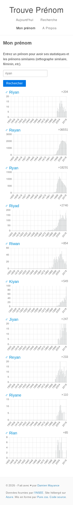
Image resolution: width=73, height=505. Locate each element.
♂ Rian (11, 433)
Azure (9, 497)
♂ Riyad (12, 206)
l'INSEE (38, 492)
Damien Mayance (48, 485)
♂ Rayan (12, 130)
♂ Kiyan (12, 281)
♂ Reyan (12, 357)
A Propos (49, 28)
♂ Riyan (12, 92)
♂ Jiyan (11, 319)
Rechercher (14, 83)
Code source (58, 497)
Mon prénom (25, 28)
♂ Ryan (11, 168)
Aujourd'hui (24, 19)
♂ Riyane (13, 395)
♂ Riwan (12, 244)
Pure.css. (43, 497)
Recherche (48, 19)
